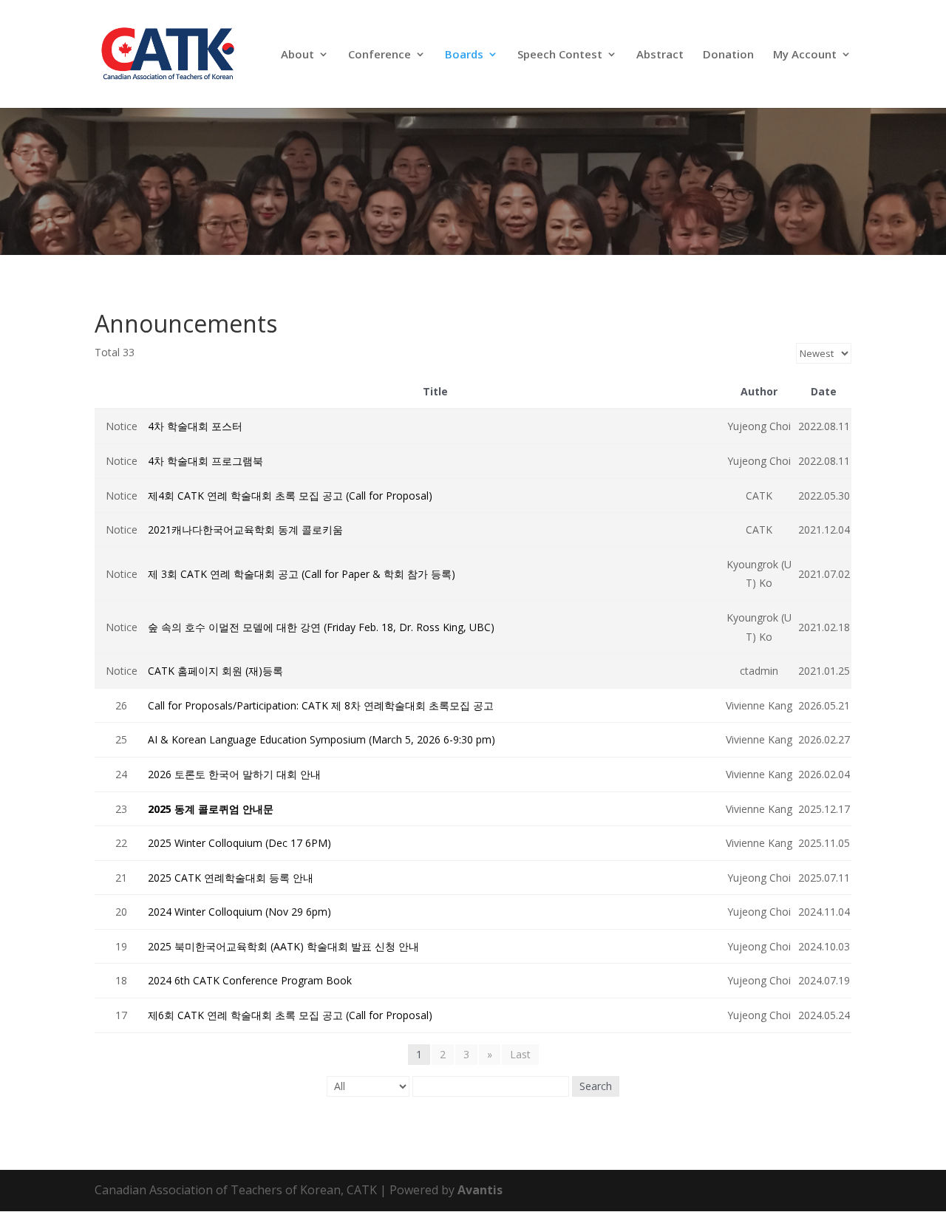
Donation (728, 55)
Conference (379, 55)
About (297, 55)
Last (520, 1054)
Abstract (660, 55)
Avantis (480, 1190)
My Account (805, 55)
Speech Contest (559, 55)
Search (595, 1086)
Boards (464, 55)
